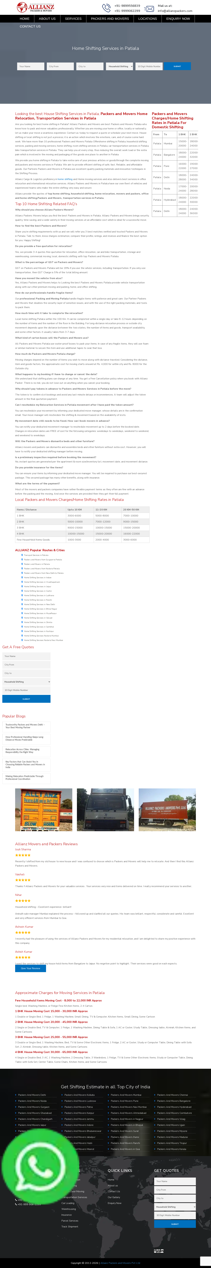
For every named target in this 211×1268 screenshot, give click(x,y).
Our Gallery (114, 1197)
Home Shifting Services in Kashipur (39, 631)
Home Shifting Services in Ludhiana (39, 595)
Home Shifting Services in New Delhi (39, 604)
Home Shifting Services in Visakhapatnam (42, 582)
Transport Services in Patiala (36, 555)
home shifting (65, 179)
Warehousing (68, 1209)
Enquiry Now (178, 18)
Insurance (66, 1215)
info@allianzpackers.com (175, 11)
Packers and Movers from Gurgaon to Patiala (43, 559)
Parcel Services (69, 1220)
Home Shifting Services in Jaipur (37, 586)
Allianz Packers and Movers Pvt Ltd (120, 1263)
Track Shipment (69, 1226)
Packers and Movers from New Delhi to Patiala (43, 573)
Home (25, 18)
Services (73, 18)
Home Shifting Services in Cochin (38, 591)
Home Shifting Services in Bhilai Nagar (40, 609)
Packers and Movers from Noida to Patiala (42, 568)
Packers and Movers (110, 18)
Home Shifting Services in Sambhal (39, 627)
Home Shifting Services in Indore (37, 577)
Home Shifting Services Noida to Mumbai (41, 636)
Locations (147, 18)
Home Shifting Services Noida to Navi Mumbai (43, 640)
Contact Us (30, 26)
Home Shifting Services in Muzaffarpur (40, 613)
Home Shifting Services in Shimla (38, 622)
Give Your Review (30, 968)
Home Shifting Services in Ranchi (38, 600)
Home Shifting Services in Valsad (38, 618)
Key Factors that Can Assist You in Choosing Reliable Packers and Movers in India (25, 765)
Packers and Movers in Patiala (37, 564)
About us (47, 18)
